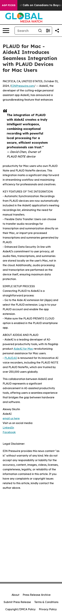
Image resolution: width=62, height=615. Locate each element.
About (15, 594)
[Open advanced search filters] (48, 30)
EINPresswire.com (22, 85)
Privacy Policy (48, 609)
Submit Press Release (17, 602)
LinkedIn (8, 427)
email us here (11, 418)
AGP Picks (8, 5)
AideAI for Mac (23, 348)
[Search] (40, 30)
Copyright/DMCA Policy (20, 609)
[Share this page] (57, 30)
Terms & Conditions (46, 602)
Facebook (9, 432)
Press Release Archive (37, 594)
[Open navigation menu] (6, 30)
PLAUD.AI (10, 358)
